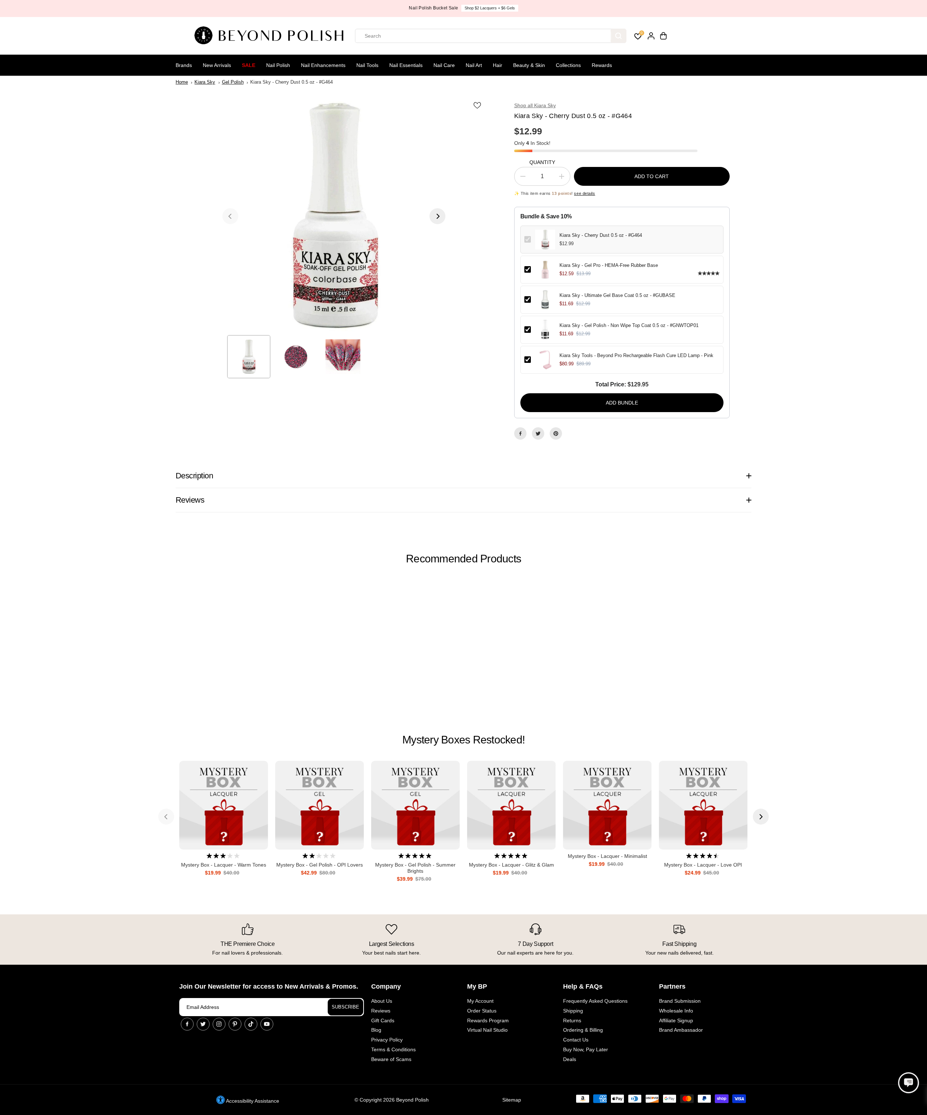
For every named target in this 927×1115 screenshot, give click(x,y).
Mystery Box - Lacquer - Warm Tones (223, 865)
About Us (381, 1001)
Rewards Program (488, 1020)
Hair (497, 65)
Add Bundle (622, 403)
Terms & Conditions (393, 1049)
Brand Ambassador (681, 1030)
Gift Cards (382, 1020)
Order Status (481, 1011)
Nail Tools (367, 65)
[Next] (437, 216)
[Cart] (663, 36)
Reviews (380, 1011)
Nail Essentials (406, 65)
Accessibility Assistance (252, 1101)
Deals (569, 1059)
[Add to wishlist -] (478, 105)
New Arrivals (217, 65)
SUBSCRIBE (345, 1007)
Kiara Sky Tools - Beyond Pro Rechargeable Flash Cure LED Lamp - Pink (636, 355)
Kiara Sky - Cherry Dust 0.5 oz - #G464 (600, 235)
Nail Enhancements (323, 65)
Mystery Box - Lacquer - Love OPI (703, 865)
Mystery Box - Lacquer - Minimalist (607, 856)
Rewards (602, 65)
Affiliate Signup (676, 1020)
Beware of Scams (391, 1059)
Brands (184, 65)
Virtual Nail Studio (487, 1030)
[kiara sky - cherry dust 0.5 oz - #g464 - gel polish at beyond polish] (334, 216)
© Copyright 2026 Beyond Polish (392, 1100)
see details (584, 193)
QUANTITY (542, 162)
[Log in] (651, 36)
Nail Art (474, 65)
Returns (572, 1020)
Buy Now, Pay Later (585, 1049)
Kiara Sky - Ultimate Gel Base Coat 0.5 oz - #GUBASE (617, 295)
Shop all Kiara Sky (535, 105)
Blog (376, 1030)
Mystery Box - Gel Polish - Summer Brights (415, 868)
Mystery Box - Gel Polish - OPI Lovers (319, 865)
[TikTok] (251, 1024)
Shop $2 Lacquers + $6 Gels (490, 8)
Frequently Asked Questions (595, 1001)
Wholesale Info (676, 1011)
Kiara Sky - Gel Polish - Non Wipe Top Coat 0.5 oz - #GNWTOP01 (629, 325)
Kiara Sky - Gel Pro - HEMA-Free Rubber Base (608, 265)
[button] (908, 1082)
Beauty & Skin (529, 65)
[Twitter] (538, 433)
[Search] (618, 36)
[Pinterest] (556, 433)
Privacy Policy (387, 1040)
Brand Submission (680, 1001)
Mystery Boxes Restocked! (463, 740)
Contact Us (575, 1040)
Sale (248, 65)
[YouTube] (267, 1024)
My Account (480, 1001)
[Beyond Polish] (271, 36)
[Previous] (230, 216)
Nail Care (444, 65)
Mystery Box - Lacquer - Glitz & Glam (511, 865)
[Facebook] (520, 433)
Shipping (573, 1011)
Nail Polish (278, 65)
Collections (568, 65)
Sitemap (511, 1100)
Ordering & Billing (583, 1030)
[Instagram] (219, 1024)
